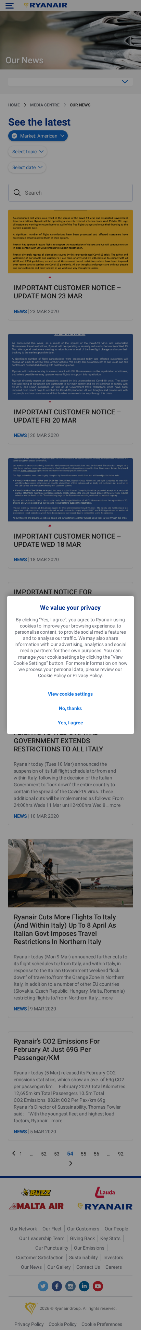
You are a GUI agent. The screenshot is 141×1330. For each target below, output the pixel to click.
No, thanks (70, 708)
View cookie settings (70, 694)
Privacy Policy (87, 675)
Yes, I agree (70, 722)
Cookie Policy (52, 675)
